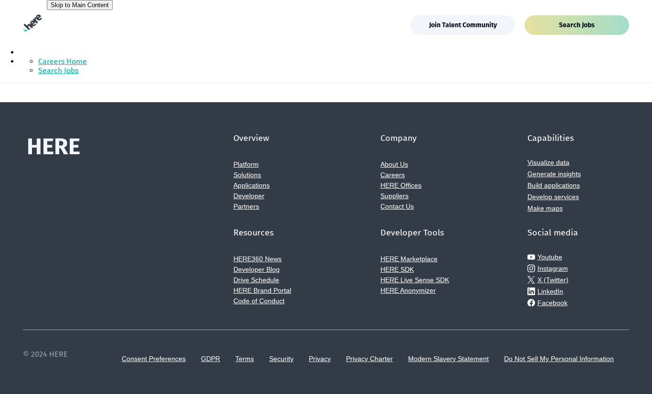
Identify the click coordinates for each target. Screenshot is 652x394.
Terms (244, 358)
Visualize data (548, 162)
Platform (246, 164)
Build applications (553, 185)
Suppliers (394, 196)
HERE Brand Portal (262, 290)
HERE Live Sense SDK (414, 280)
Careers (392, 175)
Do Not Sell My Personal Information (559, 358)
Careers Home (62, 61)
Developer (248, 196)
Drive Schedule (256, 280)
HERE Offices (400, 185)
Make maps (545, 208)
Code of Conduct (258, 301)
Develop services (553, 197)
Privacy (320, 358)
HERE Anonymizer (408, 290)
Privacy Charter (369, 358)
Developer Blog (256, 269)
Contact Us (397, 206)
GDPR (210, 358)
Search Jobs (577, 25)
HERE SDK (397, 269)
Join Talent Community (463, 25)
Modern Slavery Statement (448, 358)
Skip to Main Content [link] (80, 5)
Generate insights (554, 174)
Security (281, 358)
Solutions (247, 175)
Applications (251, 185)
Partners (246, 206)
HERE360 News (257, 259)
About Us (394, 164)
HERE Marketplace (409, 259)
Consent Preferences (154, 358)
